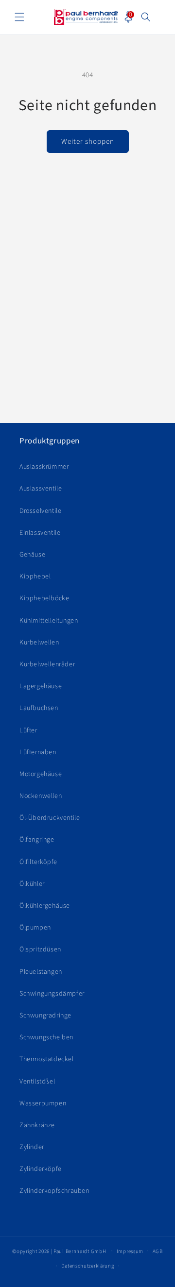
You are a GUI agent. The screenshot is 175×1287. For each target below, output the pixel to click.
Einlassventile (39, 533)
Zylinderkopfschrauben (54, 1191)
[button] (19, 17)
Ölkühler (32, 884)
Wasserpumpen (42, 1103)
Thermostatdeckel (46, 1059)
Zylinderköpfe (40, 1169)
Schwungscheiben (46, 1037)
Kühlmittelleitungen (48, 621)
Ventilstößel (37, 1081)
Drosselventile (40, 511)
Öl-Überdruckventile (49, 818)
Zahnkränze (37, 1125)
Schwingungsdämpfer (52, 994)
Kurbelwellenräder (47, 664)
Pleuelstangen (40, 972)
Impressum (130, 1251)
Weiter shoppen (87, 141)
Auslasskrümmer (44, 467)
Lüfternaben (37, 752)
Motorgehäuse (40, 774)
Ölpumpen (35, 927)
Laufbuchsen (38, 708)
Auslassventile (40, 488)
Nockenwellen (40, 796)
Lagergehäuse (40, 686)
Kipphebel (35, 576)
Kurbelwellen (39, 642)
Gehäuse (32, 554)
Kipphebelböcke (44, 598)
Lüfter (28, 730)
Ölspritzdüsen (40, 949)
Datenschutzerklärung (87, 1266)
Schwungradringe (45, 1015)
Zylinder (31, 1147)
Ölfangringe (36, 840)
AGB (158, 1251)
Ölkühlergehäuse (44, 906)
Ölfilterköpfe (38, 862)
